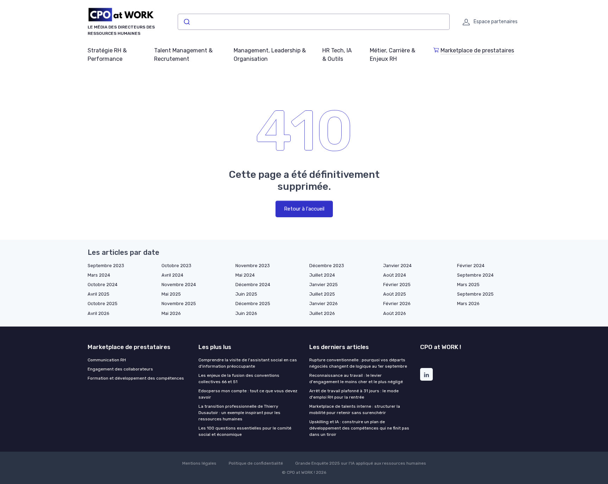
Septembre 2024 (475, 275)
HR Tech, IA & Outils (337, 54)
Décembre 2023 (326, 265)
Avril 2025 (98, 294)
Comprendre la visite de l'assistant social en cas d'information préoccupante (247, 363)
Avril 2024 (172, 275)
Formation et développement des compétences (136, 378)
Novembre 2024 (179, 284)
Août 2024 (394, 275)
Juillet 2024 (322, 275)
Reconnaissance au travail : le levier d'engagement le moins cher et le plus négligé (356, 378)
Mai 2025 (171, 294)
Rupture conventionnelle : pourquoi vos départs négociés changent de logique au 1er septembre (358, 363)
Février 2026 (397, 303)
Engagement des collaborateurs (120, 369)
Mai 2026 (171, 313)
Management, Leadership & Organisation (270, 54)
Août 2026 (394, 313)
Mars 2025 (468, 284)
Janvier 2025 (323, 284)
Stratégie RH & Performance (107, 54)
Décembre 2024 (252, 284)
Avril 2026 (98, 313)
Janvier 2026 (323, 303)
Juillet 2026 (322, 313)
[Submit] (186, 22)
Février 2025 (397, 284)
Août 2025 (394, 294)
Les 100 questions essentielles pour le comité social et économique (244, 431)
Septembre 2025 (475, 294)
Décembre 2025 (252, 303)
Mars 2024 (99, 275)
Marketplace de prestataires (477, 50)
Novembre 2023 (252, 265)
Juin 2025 (246, 294)
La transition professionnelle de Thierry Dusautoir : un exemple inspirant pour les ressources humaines (239, 412)
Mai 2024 (245, 275)
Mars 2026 (468, 303)
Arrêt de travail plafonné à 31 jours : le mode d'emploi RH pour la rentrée (354, 394)
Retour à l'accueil (304, 209)
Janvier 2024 (397, 265)
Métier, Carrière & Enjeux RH (392, 54)
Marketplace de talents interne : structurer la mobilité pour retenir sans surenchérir (354, 409)
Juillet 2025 (322, 294)
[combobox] (314, 22)
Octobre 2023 (176, 265)
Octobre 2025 (103, 303)
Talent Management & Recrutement (183, 54)
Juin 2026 (246, 313)
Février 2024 (470, 265)
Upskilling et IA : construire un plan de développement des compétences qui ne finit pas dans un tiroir (359, 428)
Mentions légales (199, 463)
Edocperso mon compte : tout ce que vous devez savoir (247, 394)
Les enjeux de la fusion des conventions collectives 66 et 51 (238, 378)
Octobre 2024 (103, 284)
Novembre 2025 (179, 303)
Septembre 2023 (106, 265)
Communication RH (107, 359)
